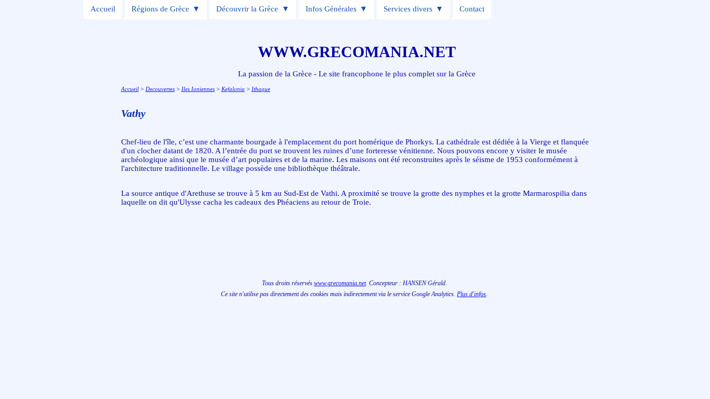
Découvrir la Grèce (247, 9)
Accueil (102, 9)
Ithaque (261, 89)
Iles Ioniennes (198, 89)
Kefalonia (233, 89)
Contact (471, 9)
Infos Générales (331, 9)
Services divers (408, 9)
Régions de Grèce (160, 9)
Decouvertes (160, 89)
